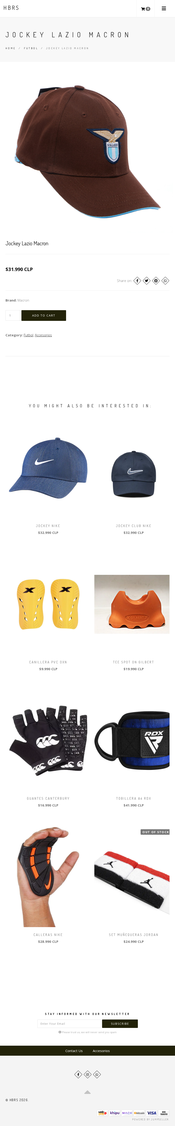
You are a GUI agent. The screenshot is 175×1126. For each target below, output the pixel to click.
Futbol (31, 48)
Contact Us (74, 1050)
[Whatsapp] (97, 1074)
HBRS (11, 7)
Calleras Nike (48, 935)
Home (10, 48)
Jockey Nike (48, 526)
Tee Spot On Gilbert (133, 662)
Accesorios (43, 335)
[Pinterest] (156, 281)
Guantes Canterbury (48, 798)
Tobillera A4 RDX (133, 798)
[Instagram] (87, 1074)
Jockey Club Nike (134, 526)
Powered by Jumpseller (150, 1119)
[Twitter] (146, 281)
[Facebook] (137, 281)
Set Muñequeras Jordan (134, 935)
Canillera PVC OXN (48, 662)
